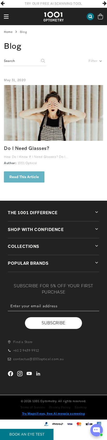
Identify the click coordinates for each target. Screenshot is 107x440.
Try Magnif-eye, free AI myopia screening (53, 413)
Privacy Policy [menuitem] (60, 407)
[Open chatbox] (96, 430)
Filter (93, 61)
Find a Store (23, 342)
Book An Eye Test (26, 434)
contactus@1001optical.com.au (38, 359)
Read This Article (24, 176)
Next (104, 3)
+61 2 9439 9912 (26, 350)
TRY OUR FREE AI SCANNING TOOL (53, 4)
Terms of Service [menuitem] (32, 407)
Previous (2, 3)
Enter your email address (53, 314)
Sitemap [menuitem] (81, 407)
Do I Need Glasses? (26, 148)
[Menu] (6, 16)
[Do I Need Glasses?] (53, 113)
